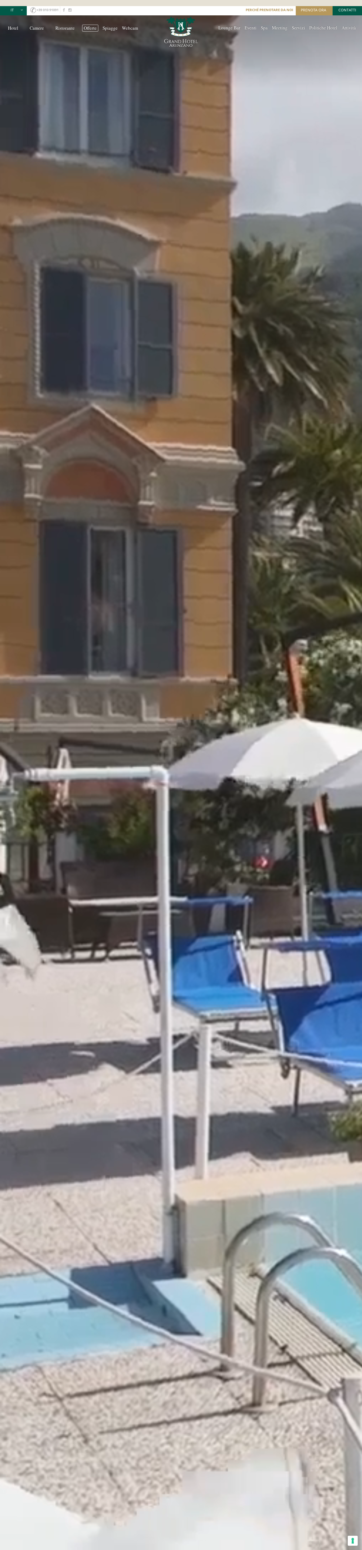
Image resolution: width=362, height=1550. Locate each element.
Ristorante (65, 28)
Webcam (130, 28)
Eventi (251, 28)
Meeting (280, 28)
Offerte (90, 28)
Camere (37, 28)
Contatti (347, 9)
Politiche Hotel (323, 28)
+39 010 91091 (48, 9)
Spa (264, 28)
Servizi (298, 28)
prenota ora (313, 9)
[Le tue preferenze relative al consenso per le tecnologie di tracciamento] (353, 1541)
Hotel (13, 28)
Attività (349, 28)
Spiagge (110, 28)
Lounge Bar (229, 28)
